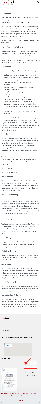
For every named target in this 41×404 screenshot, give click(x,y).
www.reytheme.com (23, 22)
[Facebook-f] (2, 323)
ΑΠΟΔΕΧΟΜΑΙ (20, 401)
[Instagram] (7, 323)
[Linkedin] (16, 323)
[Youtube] (11, 323)
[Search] (38, 2)
